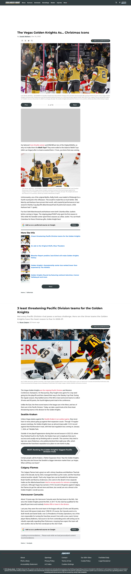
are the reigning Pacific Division (51, 390)
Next (75, 105)
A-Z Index (48, 564)
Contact (64, 558)
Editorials (30, 292)
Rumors (29, 3)
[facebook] (119, 2)
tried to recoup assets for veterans (57, 482)
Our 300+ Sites (86, 558)
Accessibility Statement (29, 564)
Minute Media (11, 569)
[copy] (32, 40)
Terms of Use (66, 561)
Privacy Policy (49, 561)
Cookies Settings (68, 564)
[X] (116, 2)
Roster (53, 3)
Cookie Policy (85, 561)
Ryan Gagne (24, 322)
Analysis (29, 543)
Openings (48, 558)
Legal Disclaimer (104, 561)
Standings (45, 3)
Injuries (59, 3)
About (23, 558)
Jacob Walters (25, 36)
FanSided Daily (104, 558)
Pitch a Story (25, 561)
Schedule (37, 3)
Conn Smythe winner (37, 145)
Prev (26, 105)
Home (23, 292)
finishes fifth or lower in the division (56, 504)
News (23, 3)
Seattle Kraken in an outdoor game (56, 419)
